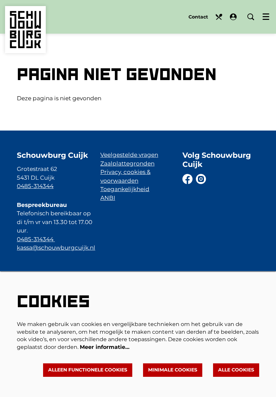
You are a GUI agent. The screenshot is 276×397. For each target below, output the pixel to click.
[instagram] (201, 179)
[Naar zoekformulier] (251, 17)
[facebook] (187, 179)
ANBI (107, 197)
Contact (198, 17)
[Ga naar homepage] (25, 19)
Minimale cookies (172, 370)
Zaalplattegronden (127, 163)
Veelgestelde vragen (129, 154)
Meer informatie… (105, 347)
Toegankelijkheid (124, 189)
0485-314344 (35, 186)
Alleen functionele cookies (87, 370)
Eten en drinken (219, 17)
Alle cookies (236, 370)
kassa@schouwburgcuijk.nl (56, 247)
